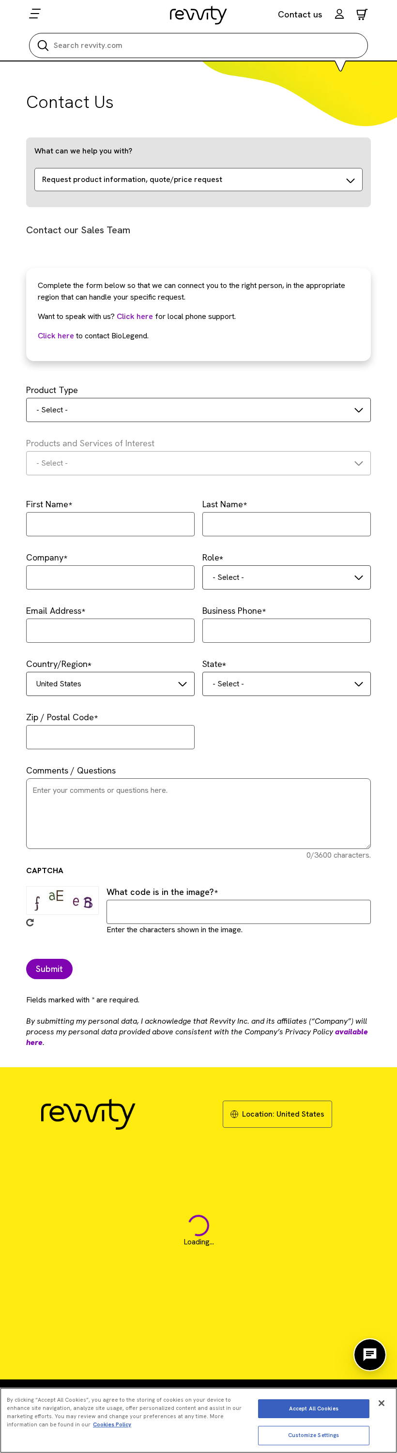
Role (210, 557)
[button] (339, 15)
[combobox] (198, 410)
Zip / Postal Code (60, 717)
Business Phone (232, 610)
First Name (47, 504)
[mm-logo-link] (198, 15)
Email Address (53, 610)
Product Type (52, 389)
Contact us (300, 14)
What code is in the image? (160, 891)
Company (44, 557)
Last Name (222, 504)
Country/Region (57, 663)
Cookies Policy (112, 1424)
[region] (198, 1420)
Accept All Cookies (313, 1408)
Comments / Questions (71, 770)
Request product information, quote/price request (132, 179)
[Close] (381, 1403)
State (212, 663)
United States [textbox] (58, 684)
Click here (135, 316)
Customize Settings (313, 1435)
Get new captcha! (30, 922)
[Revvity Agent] (369, 1354)
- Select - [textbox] (52, 410)
